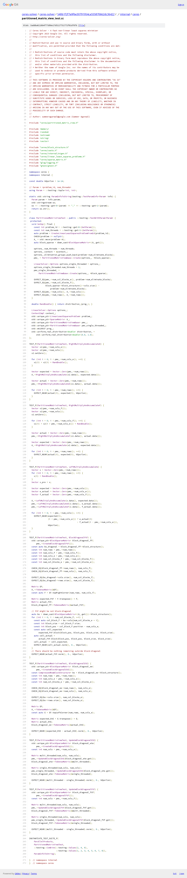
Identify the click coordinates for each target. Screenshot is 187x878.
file (81, 25)
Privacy (25, 873)
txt (174, 873)
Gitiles (17, 873)
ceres (136, 14)
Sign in (181, 4)
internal (125, 14)
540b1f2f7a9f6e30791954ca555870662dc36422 (86, 14)
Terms (34, 873)
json (181, 873)
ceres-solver (29, 14)
